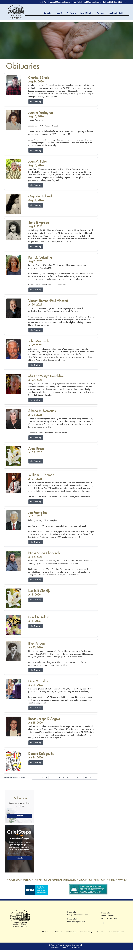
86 (86, 777)
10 (77, 777)
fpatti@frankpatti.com (76, 921)
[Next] (96, 778)
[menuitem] (48, 13)
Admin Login (76, 947)
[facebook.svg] (103, 923)
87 (91, 777)
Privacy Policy (55, 947)
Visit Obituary (35, 101)
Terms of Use (66, 947)
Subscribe (20, 816)
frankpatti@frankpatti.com (77, 915)
